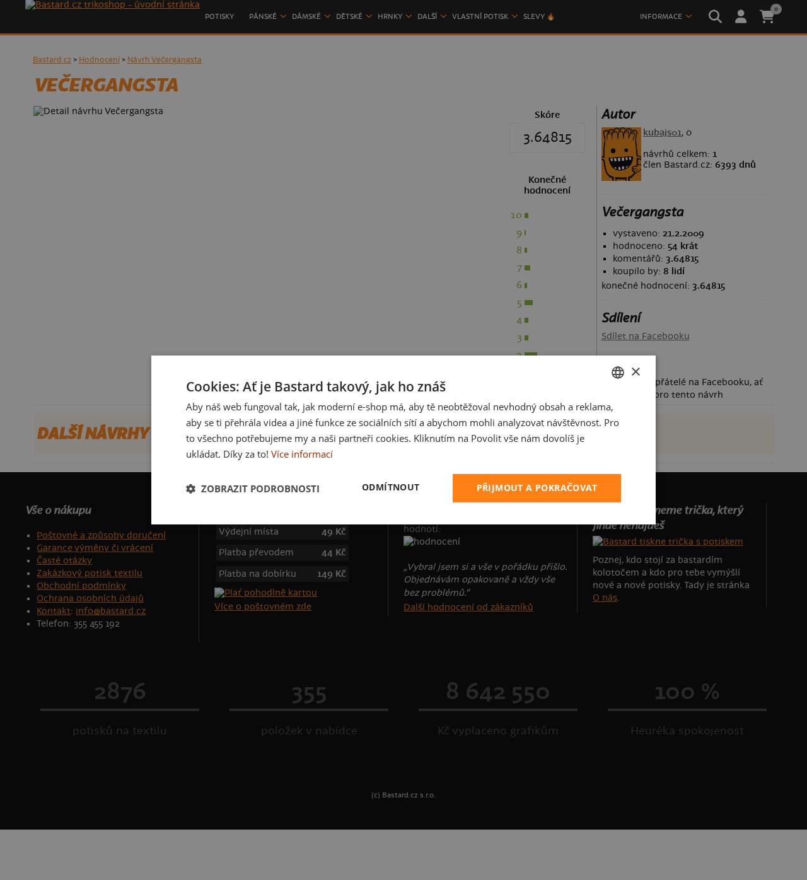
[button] (253, 488)
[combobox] (618, 372)
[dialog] (403, 440)
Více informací (302, 454)
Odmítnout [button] (391, 487)
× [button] (635, 371)
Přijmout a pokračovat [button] (537, 488)
